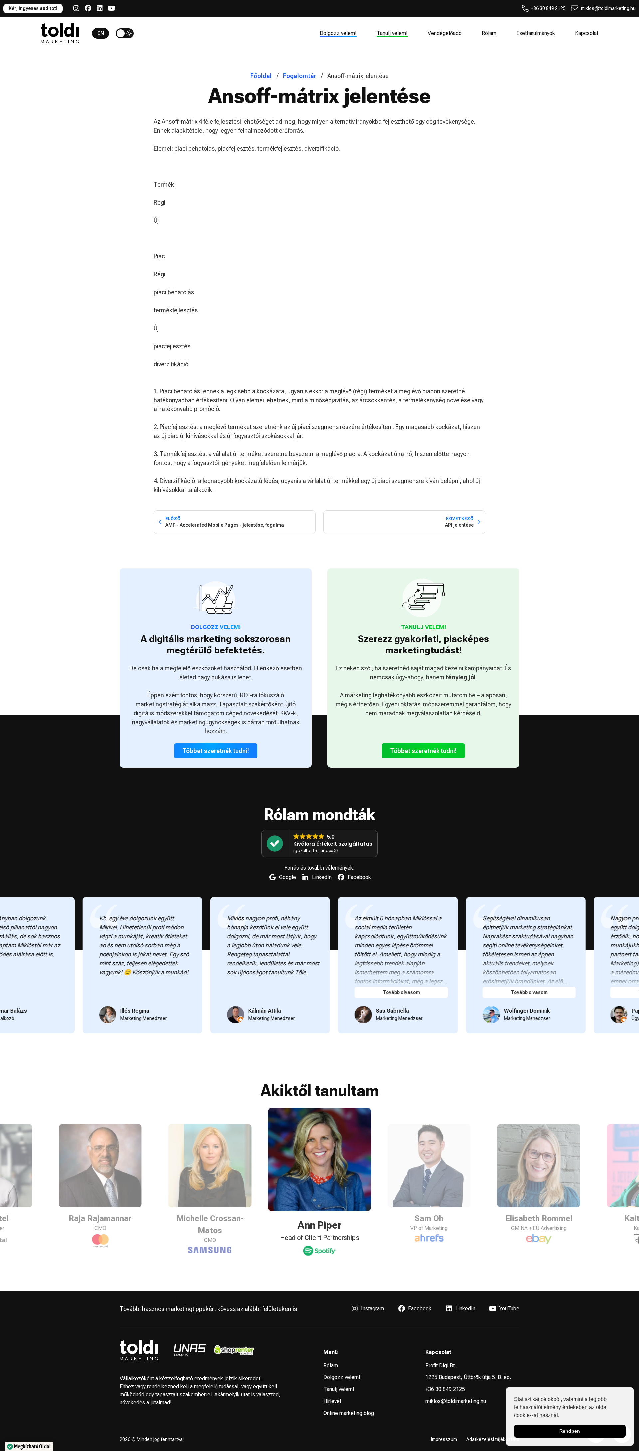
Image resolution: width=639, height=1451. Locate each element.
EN (100, 33)
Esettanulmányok (535, 33)
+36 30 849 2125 (548, 8)
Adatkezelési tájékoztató (492, 1439)
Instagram (372, 1308)
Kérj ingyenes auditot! (33, 8)
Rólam (489, 33)
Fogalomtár (299, 75)
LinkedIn (322, 877)
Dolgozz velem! (338, 33)
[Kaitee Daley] (538, 1239)
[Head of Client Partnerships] (210, 1238)
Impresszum (444, 1439)
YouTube (509, 1308)
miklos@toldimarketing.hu (608, 8)
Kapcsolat (586, 33)
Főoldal (261, 75)
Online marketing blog (348, 1413)
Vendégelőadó (445, 33)
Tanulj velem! (392, 33)
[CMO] (100, 1249)
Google (287, 877)
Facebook (359, 877)
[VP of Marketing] (320, 1250)
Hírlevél (332, 1401)
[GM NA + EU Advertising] (429, 1238)
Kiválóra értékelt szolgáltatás (332, 843)
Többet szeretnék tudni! (215, 750)
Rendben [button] (569, 1431)
